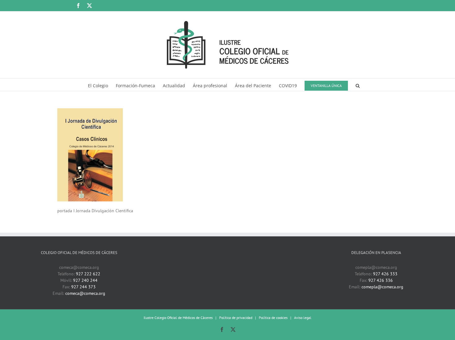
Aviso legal (302, 317)
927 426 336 (380, 280)
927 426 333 (385, 274)
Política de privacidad (235, 317)
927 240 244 (85, 280)
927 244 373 (83, 287)
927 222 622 (88, 274)
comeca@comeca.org (85, 293)
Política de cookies (273, 317)
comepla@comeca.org (382, 287)
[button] (358, 85)
